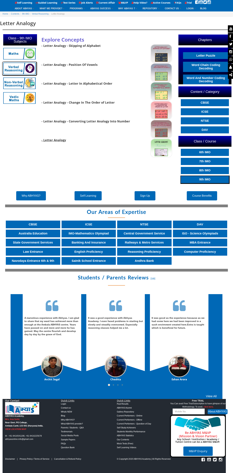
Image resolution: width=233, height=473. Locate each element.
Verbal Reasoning (40, 14)
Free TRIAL (198, 400)
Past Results (122, 404)
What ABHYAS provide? (72, 424)
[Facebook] (197, 2)
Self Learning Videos (126, 447)
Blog (63, 416)
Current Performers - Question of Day (134, 424)
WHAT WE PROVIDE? (51, 8)
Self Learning (24, 2)
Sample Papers (68, 439)
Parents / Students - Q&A (72, 427)
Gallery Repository (125, 412)
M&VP (124, 2)
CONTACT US (172, 8)
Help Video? (140, 2)
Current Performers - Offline (129, 420)
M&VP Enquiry (198, 451)
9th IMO (25, 14)
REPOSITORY (150, 8)
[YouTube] (201, 2)
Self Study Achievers (126, 427)
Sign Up (145, 195)
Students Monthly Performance (131, 431)
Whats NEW (66, 412)
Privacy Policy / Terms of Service (34, 459)
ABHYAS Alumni (124, 408)
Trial (189, 2)
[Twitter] (205, 2)
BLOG (203, 8)
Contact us (66, 408)
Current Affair (107, 2)
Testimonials (66, 431)
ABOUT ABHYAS (23, 8)
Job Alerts (87, 2)
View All (211, 396)
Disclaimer (10, 459)
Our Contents (123, 439)
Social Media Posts (70, 435)
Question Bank (68, 447)
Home (5, 14)
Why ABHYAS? (31, 195)
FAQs (178, 2)
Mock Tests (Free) (125, 443)
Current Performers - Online (129, 416)
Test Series (69, 2)
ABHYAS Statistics (125, 435)
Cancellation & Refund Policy (67, 459)
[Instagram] (209, 2)
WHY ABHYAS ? (126, 8)
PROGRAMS (76, 8)
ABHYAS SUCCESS (100, 8)
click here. (208, 407)
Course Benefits (202, 195)
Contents (15, 14)
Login (189, 8)
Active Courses (161, 2)
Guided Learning (47, 2)
